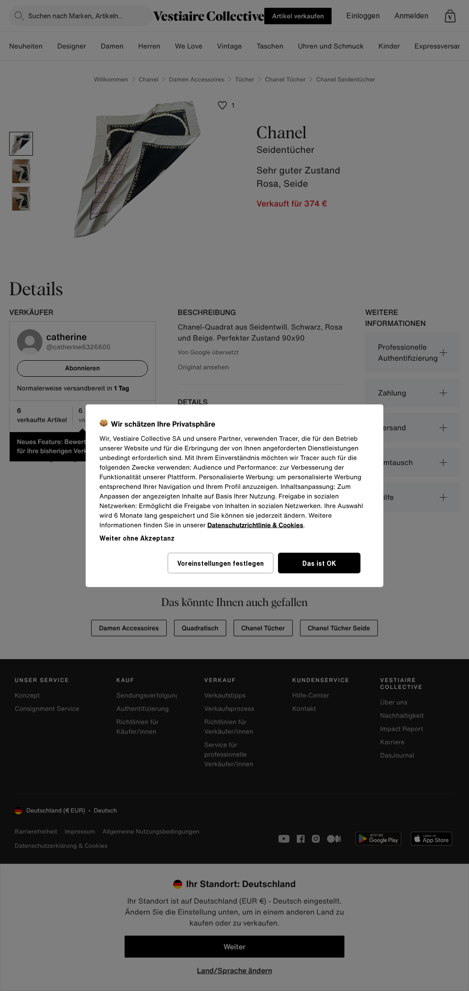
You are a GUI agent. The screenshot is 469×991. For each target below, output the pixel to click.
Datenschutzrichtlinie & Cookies (255, 525)
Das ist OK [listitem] (319, 563)
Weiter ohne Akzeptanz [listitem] (137, 537)
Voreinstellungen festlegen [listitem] (220, 563)
